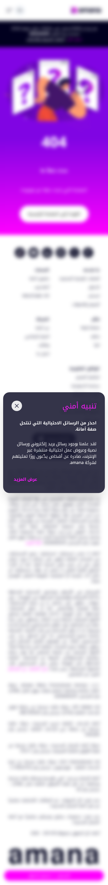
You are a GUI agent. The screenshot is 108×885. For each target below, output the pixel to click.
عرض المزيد (25, 479)
